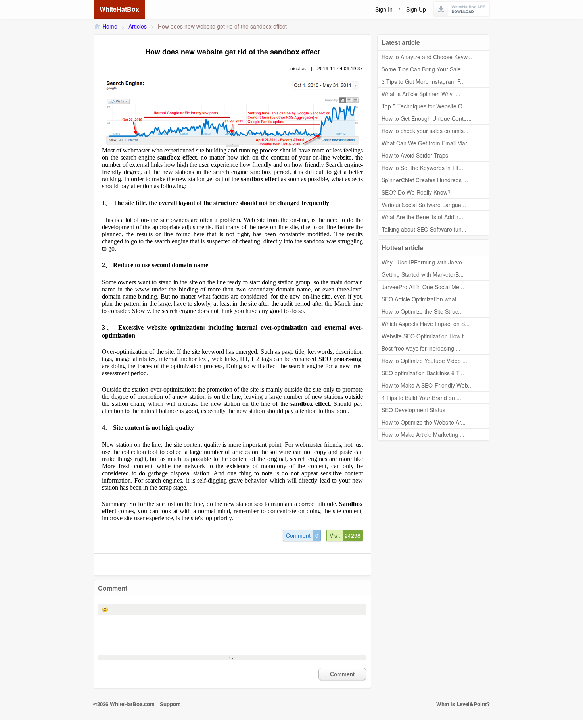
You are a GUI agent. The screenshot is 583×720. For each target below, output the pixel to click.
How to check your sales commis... (425, 131)
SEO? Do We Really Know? (416, 192)
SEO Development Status (413, 410)
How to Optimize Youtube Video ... (424, 361)
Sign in (384, 9)
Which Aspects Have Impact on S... (426, 324)
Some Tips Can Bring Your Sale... (424, 69)
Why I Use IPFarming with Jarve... (424, 262)
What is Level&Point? (463, 704)
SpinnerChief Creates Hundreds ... (425, 180)
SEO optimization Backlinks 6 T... (423, 373)
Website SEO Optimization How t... (425, 336)
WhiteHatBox (119, 9)
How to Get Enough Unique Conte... (427, 118)
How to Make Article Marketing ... (423, 434)
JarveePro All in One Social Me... (423, 287)
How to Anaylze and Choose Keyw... (427, 57)
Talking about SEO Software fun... (424, 229)
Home (109, 26)
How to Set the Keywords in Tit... (422, 168)
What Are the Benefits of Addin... (422, 217)
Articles (137, 26)
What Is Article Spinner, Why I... (421, 94)
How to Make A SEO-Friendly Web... (427, 385)
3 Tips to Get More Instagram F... (423, 81)
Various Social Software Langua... (424, 204)
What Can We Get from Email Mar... (427, 143)
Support (170, 704)
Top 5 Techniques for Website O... (424, 106)
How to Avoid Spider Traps (415, 155)
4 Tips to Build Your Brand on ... (421, 398)
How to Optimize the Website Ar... (424, 422)
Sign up (416, 9)
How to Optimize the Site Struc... (422, 311)
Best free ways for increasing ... (421, 348)
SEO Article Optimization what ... (422, 299)
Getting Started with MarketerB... (423, 274)
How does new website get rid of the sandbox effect (222, 26)
